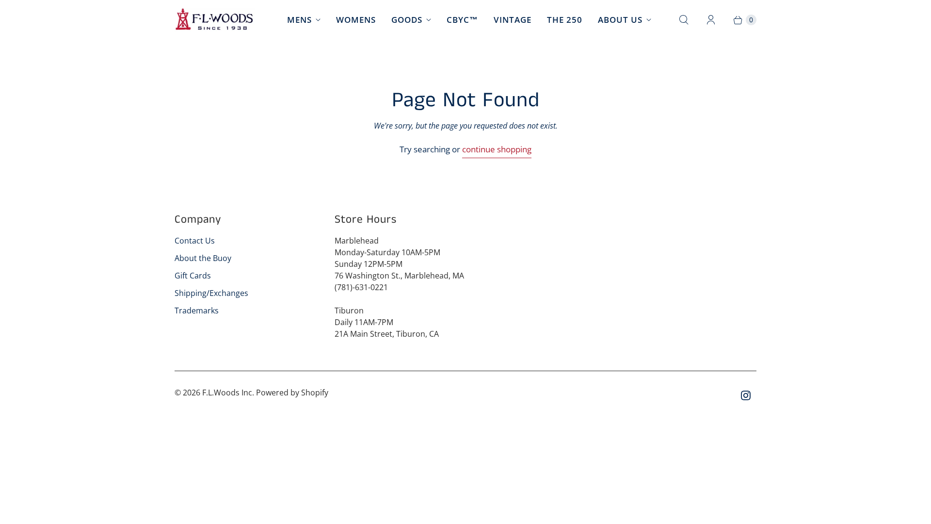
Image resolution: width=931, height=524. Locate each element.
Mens (299, 19)
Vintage (512, 19)
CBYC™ (462, 19)
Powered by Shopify (292, 392)
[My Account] (710, 20)
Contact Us (195, 240)
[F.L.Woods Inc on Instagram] (745, 395)
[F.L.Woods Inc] (215, 20)
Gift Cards (193, 275)
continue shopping (496, 149)
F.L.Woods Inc (227, 392)
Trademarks (197, 310)
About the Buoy (203, 258)
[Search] (683, 20)
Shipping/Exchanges (211, 293)
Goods (406, 19)
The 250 (564, 19)
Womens (356, 19)
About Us (620, 19)
